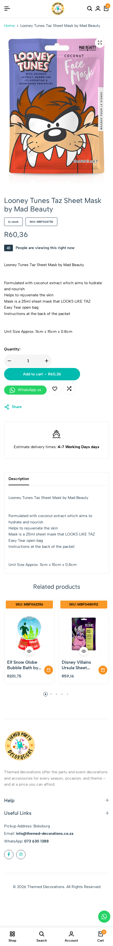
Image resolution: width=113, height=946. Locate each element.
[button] (69, 388)
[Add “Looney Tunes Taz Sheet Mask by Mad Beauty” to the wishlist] (55, 388)
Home (9, 26)
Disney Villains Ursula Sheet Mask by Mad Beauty (76, 665)
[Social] (8, 854)
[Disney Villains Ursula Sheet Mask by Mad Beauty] (84, 633)
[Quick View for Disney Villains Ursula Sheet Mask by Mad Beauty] (83, 651)
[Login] (98, 8)
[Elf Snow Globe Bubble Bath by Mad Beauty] (29, 633)
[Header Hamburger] (7, 8)
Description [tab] (19, 478)
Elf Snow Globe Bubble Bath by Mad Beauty (22, 665)
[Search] (90, 8)
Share (17, 406)
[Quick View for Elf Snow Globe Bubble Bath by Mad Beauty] (29, 651)
